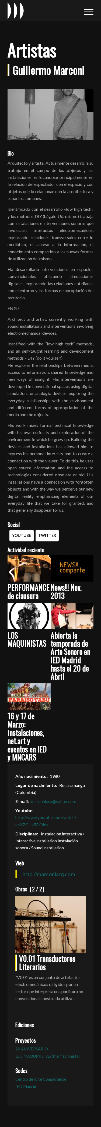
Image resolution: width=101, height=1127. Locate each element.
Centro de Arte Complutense (40, 1079)
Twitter (47, 535)
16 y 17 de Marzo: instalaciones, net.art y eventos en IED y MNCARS (27, 736)
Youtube (21, 535)
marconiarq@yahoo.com (53, 801)
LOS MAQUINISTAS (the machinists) (47, 1056)
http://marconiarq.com (49, 874)
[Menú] (86, 10)
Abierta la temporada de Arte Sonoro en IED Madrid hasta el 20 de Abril (70, 656)
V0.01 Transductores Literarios (47, 962)
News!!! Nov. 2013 (66, 591)
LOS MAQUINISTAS (27, 639)
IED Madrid (25, 1086)
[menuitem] (86, 10)
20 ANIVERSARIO (31, 1048)
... (74, 998)
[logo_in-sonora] (42, 10)
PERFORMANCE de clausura (29, 591)
